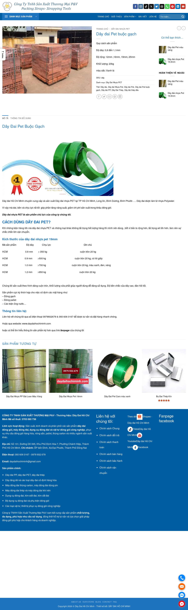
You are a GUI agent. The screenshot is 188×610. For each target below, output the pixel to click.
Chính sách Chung (109, 428)
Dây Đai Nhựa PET (120, 29)
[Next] (185, 379)
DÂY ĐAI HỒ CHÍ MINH (119, 606)
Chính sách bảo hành (110, 460)
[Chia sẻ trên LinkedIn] (120, 96)
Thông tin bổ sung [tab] (20, 118)
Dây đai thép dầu (131, 90)
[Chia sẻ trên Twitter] (104, 96)
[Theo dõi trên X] (151, 6)
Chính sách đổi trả (109, 435)
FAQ (115, 601)
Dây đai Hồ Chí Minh (13, 201)
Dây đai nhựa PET (65, 201)
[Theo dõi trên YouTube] (183, 6)
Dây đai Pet (129, 87)
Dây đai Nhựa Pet (115, 87)
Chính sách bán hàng (110, 454)
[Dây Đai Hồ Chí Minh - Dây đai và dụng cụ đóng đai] (41, 6)
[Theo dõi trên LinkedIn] (177, 6)
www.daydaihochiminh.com (36, 323)
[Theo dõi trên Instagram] (140, 6)
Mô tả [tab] (5, 118)
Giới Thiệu (116, 16)
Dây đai (104, 87)
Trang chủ (103, 16)
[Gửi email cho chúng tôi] (162, 6)
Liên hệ (153, 16)
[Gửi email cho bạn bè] (109, 96)
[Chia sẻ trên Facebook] (98, 96)
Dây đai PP (106, 90)
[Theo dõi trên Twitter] (156, 6)
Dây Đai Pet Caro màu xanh (117, 396)
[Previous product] (184, 28)
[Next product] (179, 28)
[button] (20, 16)
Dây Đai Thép (117, 90)
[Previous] (2, 379)
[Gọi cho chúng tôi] (167, 6)
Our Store (88, 601)
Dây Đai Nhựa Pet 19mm (70, 396)
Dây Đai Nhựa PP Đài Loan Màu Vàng (24, 396)
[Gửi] (182, 16)
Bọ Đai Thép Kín (164, 396)
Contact (106, 601)
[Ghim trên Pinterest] (114, 96)
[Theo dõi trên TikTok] (146, 6)
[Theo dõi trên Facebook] (135, 6)
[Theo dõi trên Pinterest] (172, 6)
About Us (76, 601)
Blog (98, 601)
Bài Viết (143, 16)
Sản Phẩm (129, 16)
